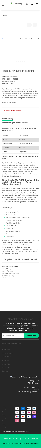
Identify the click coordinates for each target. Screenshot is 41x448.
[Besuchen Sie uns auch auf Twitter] (4, 413)
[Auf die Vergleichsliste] (29, 25)
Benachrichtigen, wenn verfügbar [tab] (15, 123)
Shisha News (6, 357)
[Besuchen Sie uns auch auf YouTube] (4, 417)
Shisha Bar (5, 360)
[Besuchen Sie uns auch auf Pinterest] (4, 422)
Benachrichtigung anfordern (20, 297)
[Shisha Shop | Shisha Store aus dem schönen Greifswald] (17, 4)
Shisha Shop (6, 349)
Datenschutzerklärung (11, 326)
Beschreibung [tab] (7, 119)
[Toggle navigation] (3, 2)
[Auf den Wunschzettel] (35, 25)
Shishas (12, 81)
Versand (27, 431)
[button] (27, 4)
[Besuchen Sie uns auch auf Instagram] (4, 426)
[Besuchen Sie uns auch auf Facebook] (4, 408)
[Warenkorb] (37, 4)
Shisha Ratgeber (7, 353)
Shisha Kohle (6, 368)
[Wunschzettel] (32, 4)
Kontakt (36, 389)
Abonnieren (31, 335)
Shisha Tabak (6, 364)
